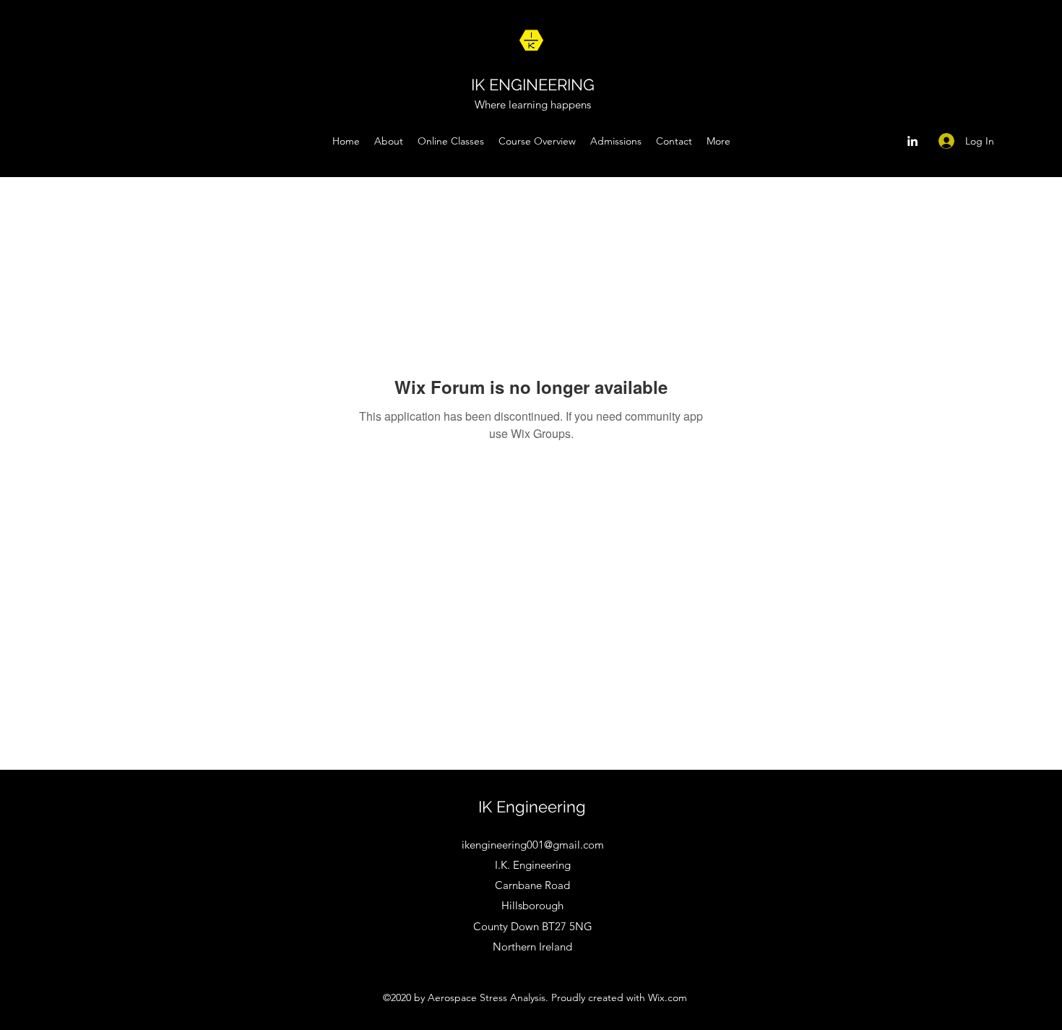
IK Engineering (532, 806)
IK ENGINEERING (533, 84)
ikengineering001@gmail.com (533, 844)
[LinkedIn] (912, 141)
